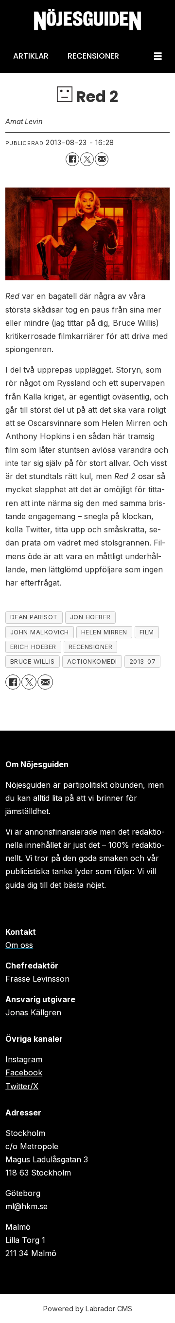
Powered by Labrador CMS (87, 1308)
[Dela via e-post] (101, 159)
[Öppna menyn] (158, 56)
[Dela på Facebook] (72, 159)
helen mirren (104, 632)
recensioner (91, 647)
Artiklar (31, 56)
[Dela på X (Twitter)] (87, 159)
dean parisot (34, 617)
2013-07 (142, 661)
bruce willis (32, 661)
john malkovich (39, 632)
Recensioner (93, 56)
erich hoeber (33, 647)
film (147, 632)
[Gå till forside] (87, 20)
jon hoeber (90, 617)
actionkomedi (92, 661)
